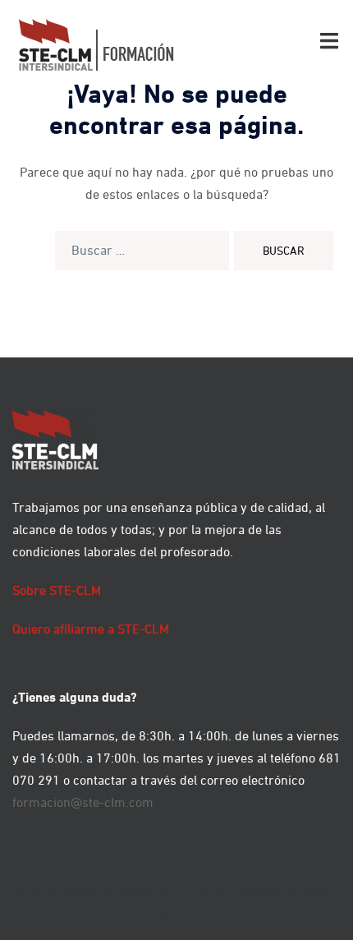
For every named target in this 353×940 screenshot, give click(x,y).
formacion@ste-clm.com (83, 802)
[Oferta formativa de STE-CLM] (96, 43)
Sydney (177, 911)
